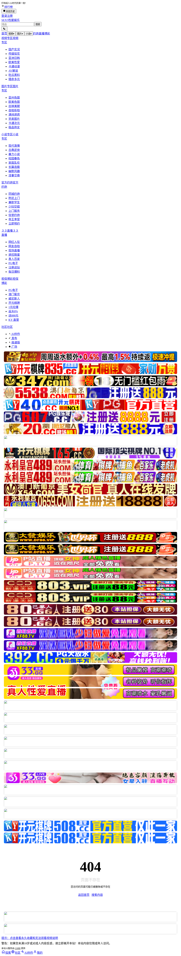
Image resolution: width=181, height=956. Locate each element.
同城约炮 (14, 193)
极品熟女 (14, 127)
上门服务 (14, 210)
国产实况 (14, 49)
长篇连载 (14, 166)
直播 (41, 33)
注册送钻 (14, 267)
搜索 (38, 24)
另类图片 (14, 118)
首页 (4, 33)
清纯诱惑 (14, 114)
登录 (4, 15)
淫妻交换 (14, 175)
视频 (11, 33)
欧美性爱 (14, 62)
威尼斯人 (14, 298)
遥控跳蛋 (14, 254)
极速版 (15, 342)
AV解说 (13, 70)
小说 (29, 33)
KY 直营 (13, 319)
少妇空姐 (14, 206)
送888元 (13, 315)
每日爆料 (14, 271)
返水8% (13, 311)
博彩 (47, 33)
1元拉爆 (13, 307)
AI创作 (15, 333)
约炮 (36, 33)
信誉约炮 (14, 215)
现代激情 (14, 145)
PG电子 (13, 263)
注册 (10, 15)
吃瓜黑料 (14, 74)
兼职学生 (14, 202)
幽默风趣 (14, 171)
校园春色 (14, 158)
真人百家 (14, 258)
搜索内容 (97, 894)
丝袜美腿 (14, 106)
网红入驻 (14, 241)
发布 (14, 338)
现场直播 (14, 250)
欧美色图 (14, 101)
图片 (20, 33)
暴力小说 (14, 154)
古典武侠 (14, 149)
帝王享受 (14, 219)
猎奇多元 (14, 79)
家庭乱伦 (14, 162)
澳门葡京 (14, 294)
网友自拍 (14, 246)
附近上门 (14, 198)
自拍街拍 (14, 110)
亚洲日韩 (14, 57)
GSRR (18, 948)
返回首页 (83, 894)
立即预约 (14, 223)
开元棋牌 (14, 302)
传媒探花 (14, 53)
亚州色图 (14, 97)
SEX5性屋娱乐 (10, 20)
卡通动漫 (14, 66)
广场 (14, 346)
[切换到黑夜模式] (4, 28)
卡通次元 (14, 123)
